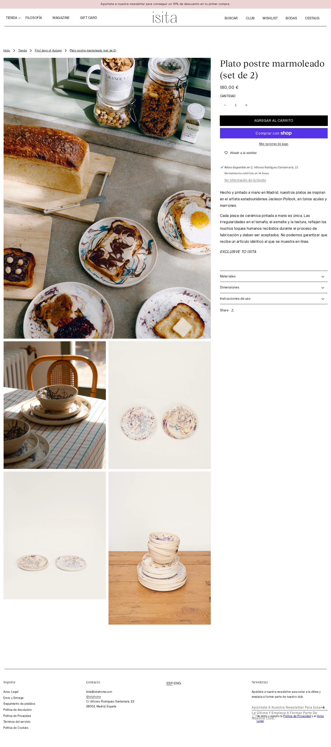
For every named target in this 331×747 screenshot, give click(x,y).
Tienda (22, 50)
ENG (177, 683)
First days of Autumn (48, 50)
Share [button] (224, 310)
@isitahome (93, 696)
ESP (169, 683)
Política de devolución (17, 709)
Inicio (6, 50)
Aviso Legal (10, 691)
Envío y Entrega (13, 698)
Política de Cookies (15, 727)
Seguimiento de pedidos (19, 703)
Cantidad (228, 96)
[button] (231, 18)
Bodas (291, 18)
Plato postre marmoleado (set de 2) (93, 50)
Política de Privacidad (17, 716)
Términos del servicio (17, 721)
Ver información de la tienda (245, 180)
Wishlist (270, 18)
